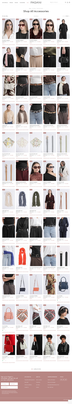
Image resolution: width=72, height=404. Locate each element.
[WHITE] (58, 300)
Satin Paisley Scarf (19, 326)
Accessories (22, 2)
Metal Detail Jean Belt (61, 267)
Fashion (16, 2)
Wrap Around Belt (46, 210)
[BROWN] (59, 300)
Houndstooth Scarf (60, 182)
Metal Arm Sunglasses (33, 182)
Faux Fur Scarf (59, 386)
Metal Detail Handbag (20, 356)
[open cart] (70, 2)
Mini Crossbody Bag (47, 295)
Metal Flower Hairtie (19, 68)
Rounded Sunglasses (6, 40)
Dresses (11, 2)
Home (30, 8)
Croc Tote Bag (59, 295)
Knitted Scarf (59, 40)
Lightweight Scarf (5, 210)
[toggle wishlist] (14, 19)
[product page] (8, 28)
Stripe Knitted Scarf (46, 356)
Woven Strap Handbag (61, 68)
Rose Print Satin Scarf (6, 153)
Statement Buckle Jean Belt (34, 125)
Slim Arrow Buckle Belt (20, 386)
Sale (28, 2)
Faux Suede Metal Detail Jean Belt (36, 267)
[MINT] (57, 300)
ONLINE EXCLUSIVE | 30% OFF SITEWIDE (8, 44)
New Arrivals (5, 2)
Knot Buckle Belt (33, 68)
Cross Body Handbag (20, 295)
